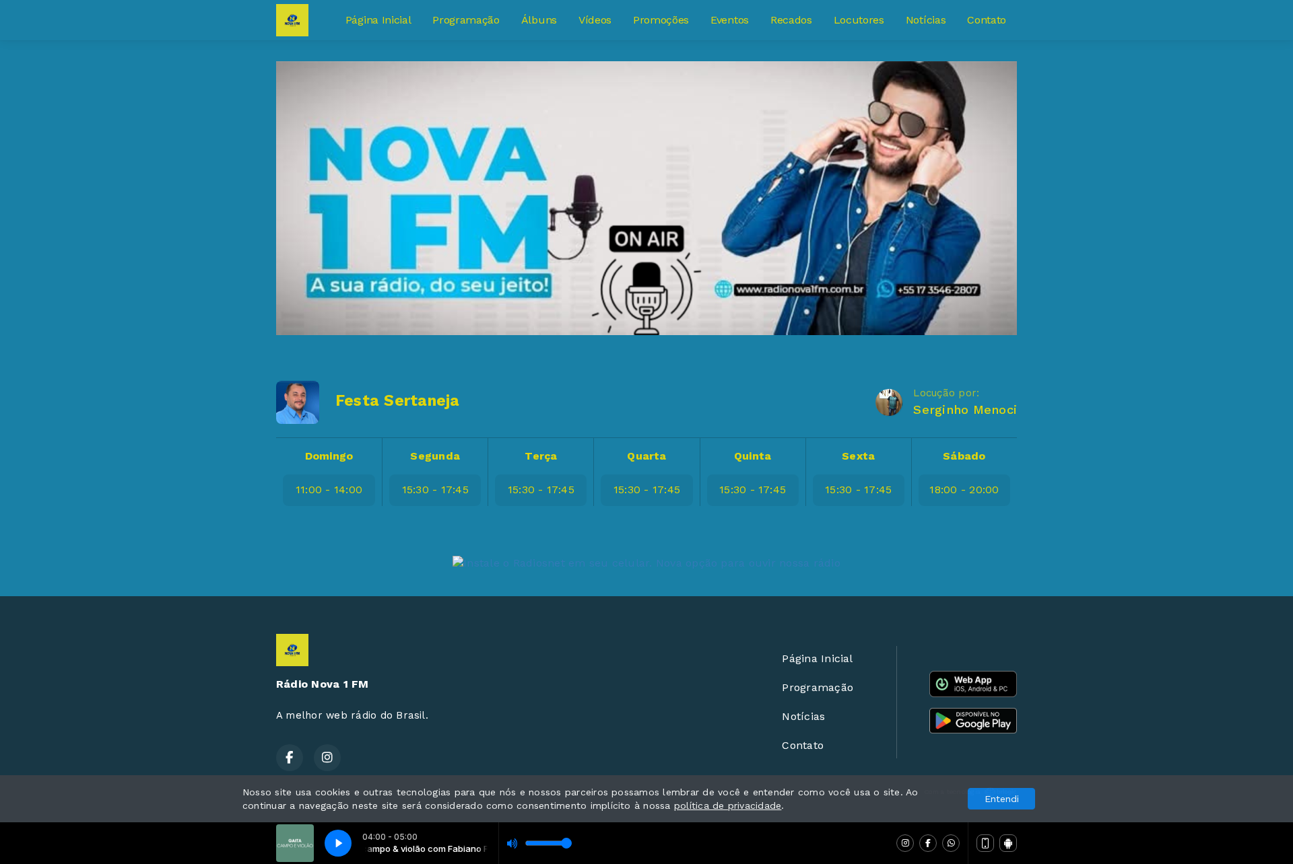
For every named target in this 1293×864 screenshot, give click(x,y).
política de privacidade (728, 805)
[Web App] (985, 843)
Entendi (1002, 798)
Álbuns (539, 19)
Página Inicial (378, 19)
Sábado (964, 455)
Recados (791, 19)
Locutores (859, 19)
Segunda (435, 455)
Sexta (858, 455)
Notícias (926, 19)
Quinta (752, 455)
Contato (986, 19)
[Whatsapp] (951, 843)
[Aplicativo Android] (1008, 843)
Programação (465, 19)
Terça (541, 455)
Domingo (329, 455)
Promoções (661, 19)
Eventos (729, 19)
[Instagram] (905, 843)
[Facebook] (928, 843)
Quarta (646, 455)
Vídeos (594, 19)
